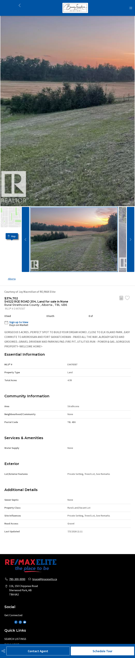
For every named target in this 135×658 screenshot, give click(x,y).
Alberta (12, 278)
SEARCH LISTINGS (15, 639)
